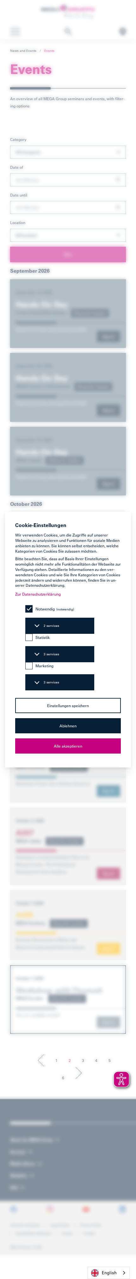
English (109, 1272)
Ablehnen (68, 725)
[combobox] (109, 1273)
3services (51, 654)
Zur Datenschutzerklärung (38, 594)
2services (51, 626)
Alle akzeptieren (68, 746)
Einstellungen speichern (68, 705)
